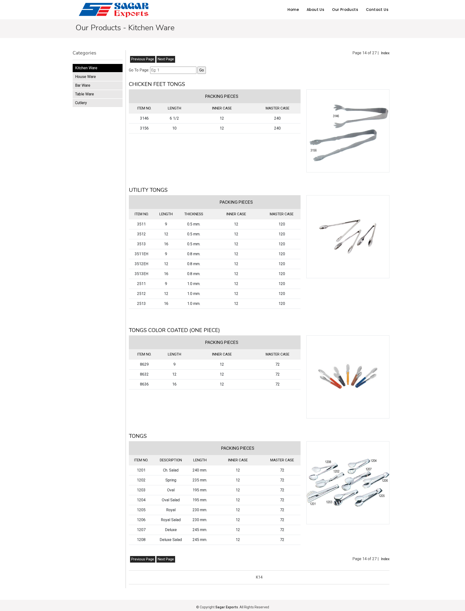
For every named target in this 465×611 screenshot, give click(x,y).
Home (293, 9)
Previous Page (142, 59)
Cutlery (81, 103)
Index (385, 53)
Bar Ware (82, 85)
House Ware (85, 76)
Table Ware (84, 94)
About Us (315, 9)
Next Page (166, 59)
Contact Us (377, 9)
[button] (348, 131)
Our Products (345, 9)
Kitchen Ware (86, 68)
